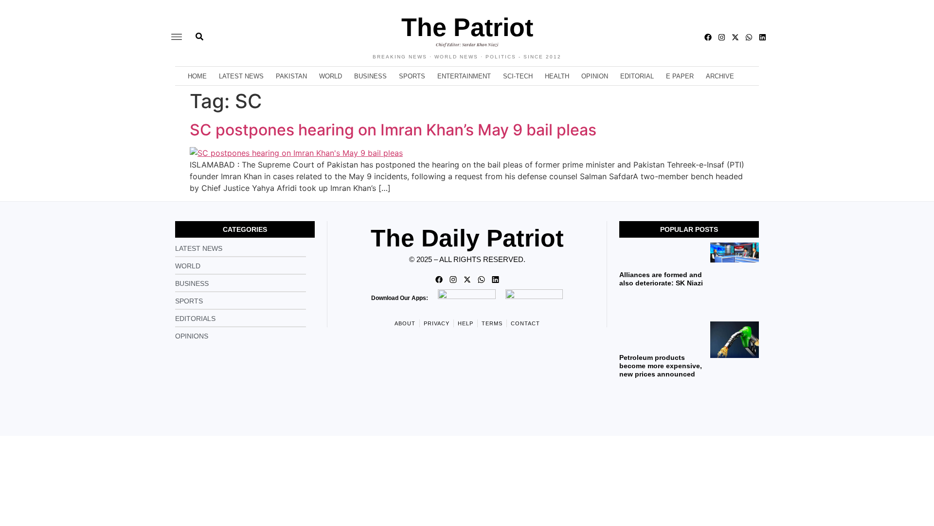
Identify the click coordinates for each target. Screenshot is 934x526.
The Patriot (467, 27)
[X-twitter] (735, 37)
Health (557, 76)
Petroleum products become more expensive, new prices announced (660, 366)
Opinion (594, 76)
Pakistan (291, 76)
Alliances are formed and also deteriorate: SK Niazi (661, 279)
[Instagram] (721, 37)
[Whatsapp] (749, 37)
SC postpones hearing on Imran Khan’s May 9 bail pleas (393, 129)
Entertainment (464, 76)
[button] (176, 37)
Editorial (637, 76)
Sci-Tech (518, 76)
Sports (412, 76)
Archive (720, 76)
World (330, 76)
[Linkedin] (762, 37)
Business (370, 76)
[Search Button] (199, 31)
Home (197, 76)
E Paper (680, 76)
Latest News (241, 76)
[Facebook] (708, 37)
